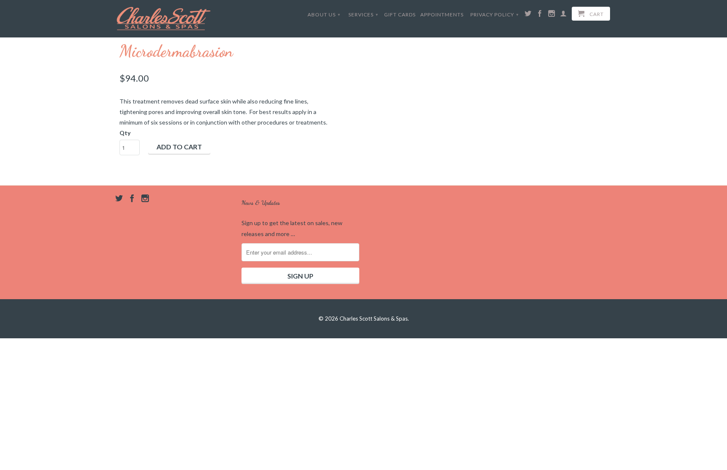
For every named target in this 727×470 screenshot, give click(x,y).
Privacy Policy (494, 14)
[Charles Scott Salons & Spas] (163, 18)
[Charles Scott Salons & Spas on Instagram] (551, 15)
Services (363, 14)
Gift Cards (400, 14)
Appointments (442, 14)
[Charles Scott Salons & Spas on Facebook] (540, 15)
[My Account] (563, 15)
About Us (324, 14)
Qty (124, 132)
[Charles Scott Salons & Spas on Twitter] (528, 15)
